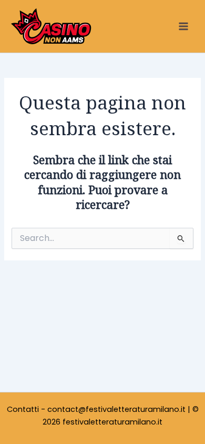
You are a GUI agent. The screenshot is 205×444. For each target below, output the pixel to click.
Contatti (23, 409)
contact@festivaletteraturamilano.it (116, 409)
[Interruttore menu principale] (183, 26)
